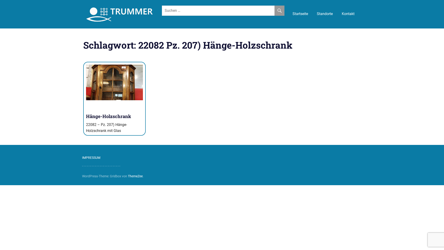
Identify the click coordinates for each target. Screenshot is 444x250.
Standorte (325, 14)
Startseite (300, 14)
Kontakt (348, 14)
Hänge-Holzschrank (108, 116)
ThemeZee (135, 176)
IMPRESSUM (91, 157)
